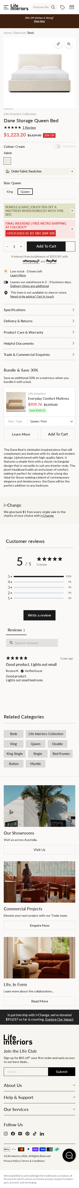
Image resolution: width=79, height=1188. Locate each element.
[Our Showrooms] (39, 806)
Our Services (16, 1109)
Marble (35, 764)
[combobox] (44, 7)
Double (57, 744)
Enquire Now (39, 925)
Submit (62, 1071)
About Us (13, 1085)
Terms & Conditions (33, 1160)
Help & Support (18, 1097)
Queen (25, 191)
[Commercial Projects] (39, 882)
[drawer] (39, 171)
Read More (39, 1001)
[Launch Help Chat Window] (69, 1155)
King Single (15, 754)
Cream (7, 160)
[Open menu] (6, 7)
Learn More (21, 434)
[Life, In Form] (39, 957)
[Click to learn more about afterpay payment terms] (31, 262)
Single (37, 754)
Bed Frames (61, 754)
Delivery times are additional (29, 286)
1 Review (29, 127)
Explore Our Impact (59, 1019)
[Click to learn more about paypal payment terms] (51, 262)
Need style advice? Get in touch (32, 296)
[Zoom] (69, 44)
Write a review (39, 615)
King (10, 191)
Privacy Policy (12, 1160)
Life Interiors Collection (20, 114)
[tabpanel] (39, 669)
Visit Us (39, 849)
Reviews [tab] (16, 629)
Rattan (13, 764)
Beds (13, 734)
